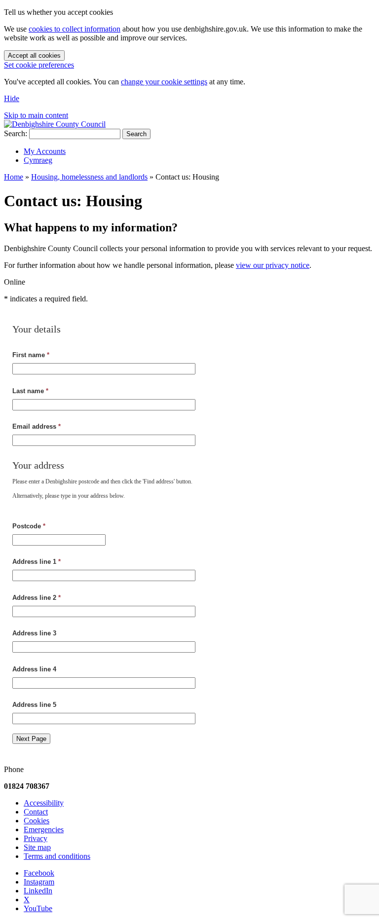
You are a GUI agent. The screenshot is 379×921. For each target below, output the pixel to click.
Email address (36, 426)
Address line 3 (34, 633)
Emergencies (44, 829)
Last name (30, 391)
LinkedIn (38, 890)
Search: (15, 133)
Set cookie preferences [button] (39, 65)
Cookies (36, 820)
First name (30, 355)
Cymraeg (38, 160)
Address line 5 (34, 704)
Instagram (39, 882)
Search (136, 134)
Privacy (35, 838)
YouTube (38, 908)
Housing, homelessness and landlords (89, 177)
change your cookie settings (164, 81)
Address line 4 (34, 669)
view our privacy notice (272, 265)
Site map (37, 847)
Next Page (31, 738)
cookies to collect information (74, 29)
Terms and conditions (57, 856)
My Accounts (45, 151)
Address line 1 (36, 561)
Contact (36, 812)
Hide (11, 98)
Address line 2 (36, 597)
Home (13, 177)
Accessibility (44, 803)
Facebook (39, 873)
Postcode (28, 526)
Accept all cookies (34, 55)
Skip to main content (36, 115)
